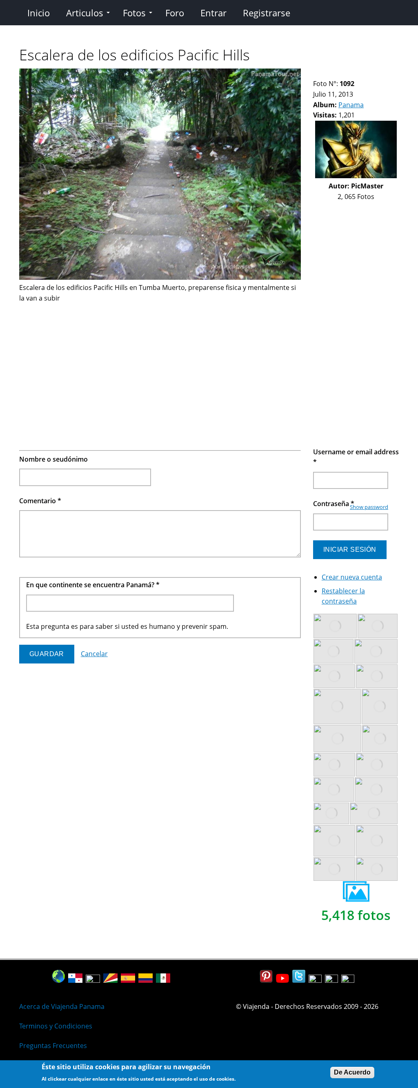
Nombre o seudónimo (53, 459)
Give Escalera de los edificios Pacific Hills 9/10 (372, 74)
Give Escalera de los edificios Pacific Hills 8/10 (365, 74)
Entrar (213, 13)
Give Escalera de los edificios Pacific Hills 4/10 (337, 74)
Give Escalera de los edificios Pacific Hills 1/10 (316, 74)
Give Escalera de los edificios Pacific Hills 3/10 (330, 74)
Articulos (84, 13)
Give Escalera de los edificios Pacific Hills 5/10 (344, 74)
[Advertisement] (160, 361)
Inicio (38, 13)
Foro (174, 13)
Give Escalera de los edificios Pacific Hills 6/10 (351, 74)
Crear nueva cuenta (352, 577)
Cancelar (94, 653)
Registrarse (266, 13)
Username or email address (356, 457)
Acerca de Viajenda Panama (61, 1006)
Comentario (40, 500)
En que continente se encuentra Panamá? (93, 584)
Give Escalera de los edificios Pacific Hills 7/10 (358, 74)
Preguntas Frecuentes (53, 1045)
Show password (369, 507)
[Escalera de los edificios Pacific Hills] (160, 277)
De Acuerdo (352, 1072)
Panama (351, 104)
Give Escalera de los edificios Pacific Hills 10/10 (379, 74)
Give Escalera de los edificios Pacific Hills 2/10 (323, 74)
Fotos (134, 13)
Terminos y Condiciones (55, 1026)
